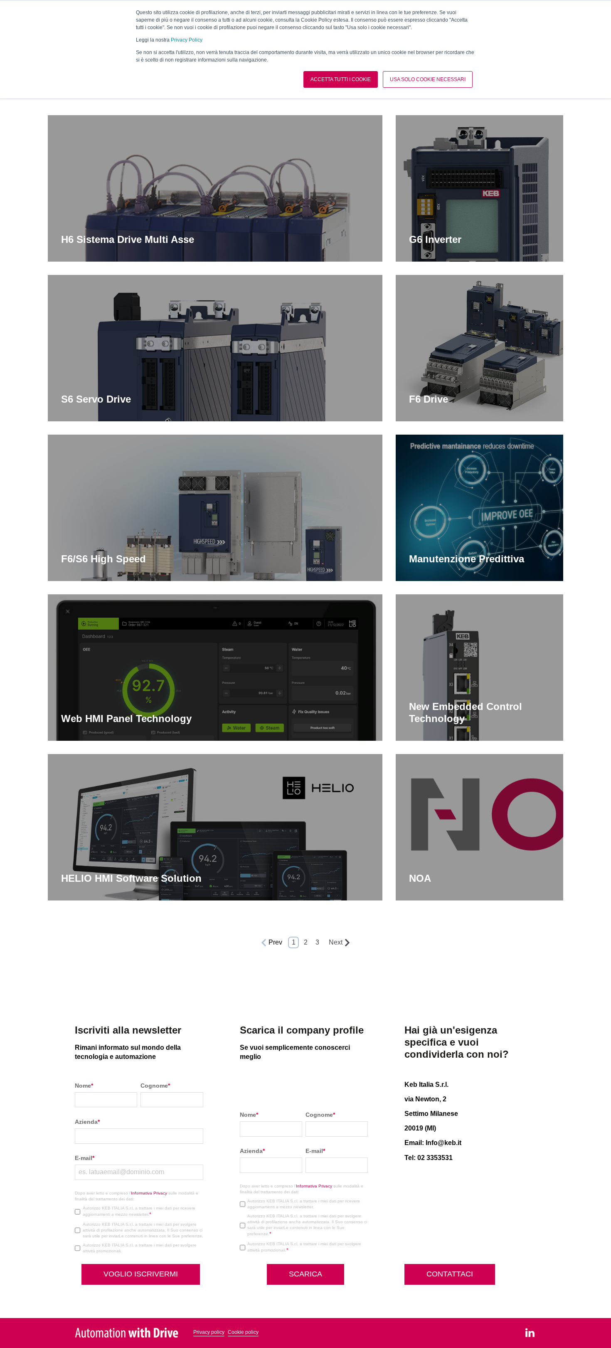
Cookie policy (243, 1332)
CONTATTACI (449, 1274)
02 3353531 (435, 1157)
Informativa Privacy (149, 1193)
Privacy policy (208, 1332)
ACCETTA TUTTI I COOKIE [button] (340, 79)
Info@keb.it (443, 1142)
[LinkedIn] (530, 1332)
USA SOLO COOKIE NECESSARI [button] (428, 79)
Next (335, 942)
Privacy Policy (186, 40)
